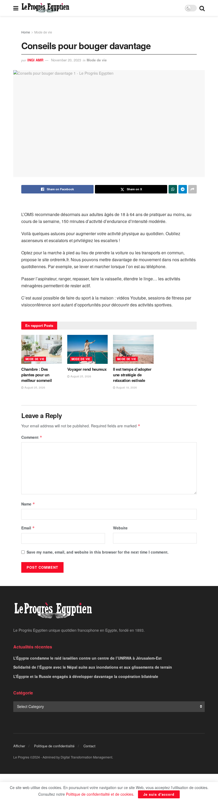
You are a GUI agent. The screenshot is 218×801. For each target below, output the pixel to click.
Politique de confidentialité (54, 745)
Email (28, 527)
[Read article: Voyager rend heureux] (87, 349)
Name (28, 504)
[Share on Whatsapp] (173, 189)
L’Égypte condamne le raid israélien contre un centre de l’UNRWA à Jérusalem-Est (87, 658)
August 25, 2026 (34, 387)
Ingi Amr (35, 59)
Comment (31, 437)
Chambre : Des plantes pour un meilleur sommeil (36, 374)
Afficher (19, 745)
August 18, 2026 (126, 387)
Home (25, 32)
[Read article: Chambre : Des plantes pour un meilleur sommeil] (41, 349)
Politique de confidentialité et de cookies (99, 794)
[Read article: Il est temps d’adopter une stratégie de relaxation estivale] (133, 349)
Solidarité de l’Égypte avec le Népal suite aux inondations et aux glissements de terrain (92, 667)
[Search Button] (202, 8)
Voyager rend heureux (87, 369)
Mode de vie (43, 32)
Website (120, 527)
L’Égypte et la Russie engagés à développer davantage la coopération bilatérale (85, 676)
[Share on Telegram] (182, 189)
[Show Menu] (15, 8)
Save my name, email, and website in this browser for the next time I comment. (98, 552)
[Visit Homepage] (45, 8)
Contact (89, 745)
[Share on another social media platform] (192, 189)
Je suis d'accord (158, 794)
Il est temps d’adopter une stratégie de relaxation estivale (132, 374)
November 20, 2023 (66, 59)
